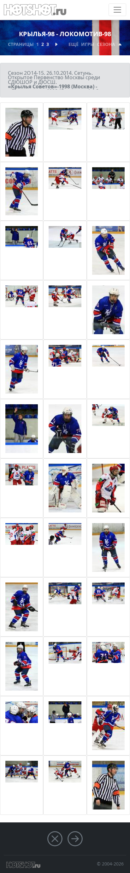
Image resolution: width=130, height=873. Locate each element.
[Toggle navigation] (117, 9)
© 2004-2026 (110, 864)
